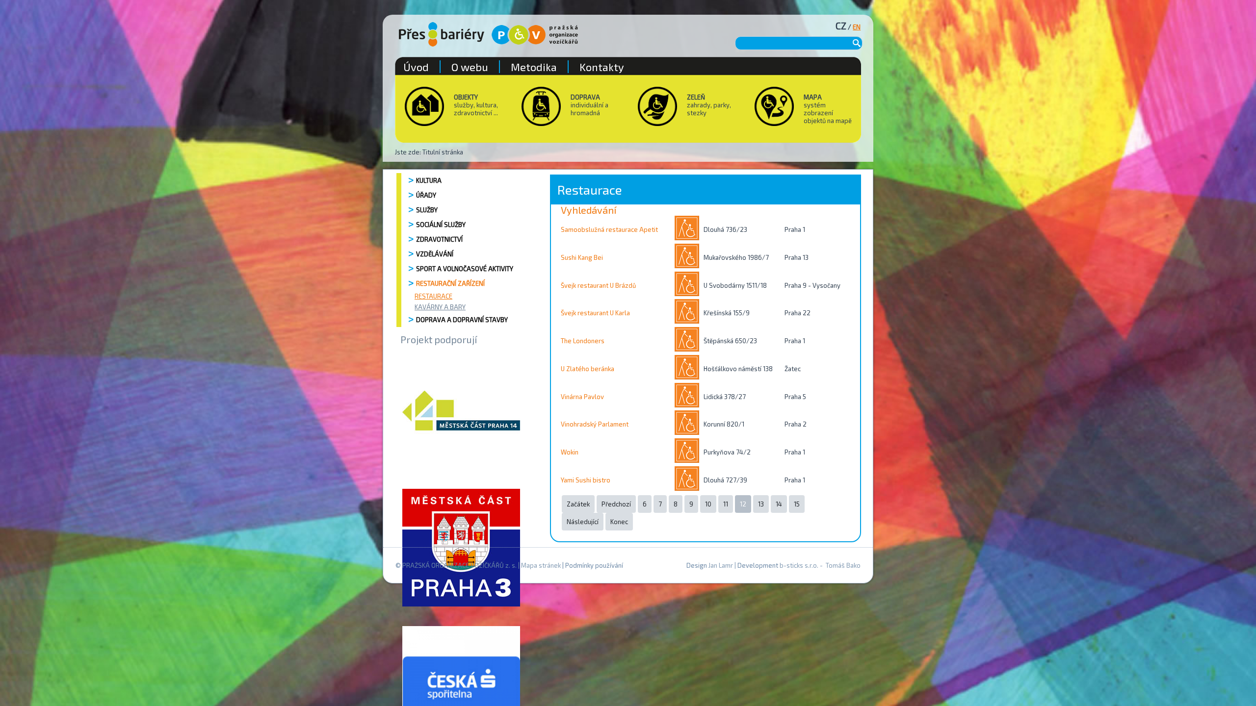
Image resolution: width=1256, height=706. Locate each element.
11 (725, 504)
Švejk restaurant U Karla (595, 313)
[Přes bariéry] (441, 34)
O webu (469, 66)
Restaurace (433, 296)
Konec (619, 522)
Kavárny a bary (440, 307)
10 (708, 504)
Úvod (416, 66)
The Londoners (582, 341)
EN (857, 27)
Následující (583, 522)
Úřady (426, 195)
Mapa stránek (541, 565)
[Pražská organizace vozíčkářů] (535, 35)
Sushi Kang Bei (582, 257)
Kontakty (601, 66)
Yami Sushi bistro (585, 480)
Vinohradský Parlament (594, 424)
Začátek (578, 504)
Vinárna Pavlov (582, 397)
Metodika (534, 66)
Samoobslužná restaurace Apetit (609, 229)
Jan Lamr (720, 565)
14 (779, 504)
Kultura (429, 180)
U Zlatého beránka (587, 369)
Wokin (569, 452)
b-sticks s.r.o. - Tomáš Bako (820, 565)
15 (797, 504)
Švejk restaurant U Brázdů (598, 285)
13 (761, 504)
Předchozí (616, 504)
